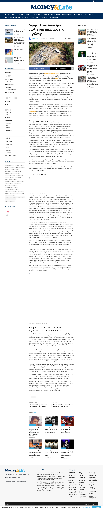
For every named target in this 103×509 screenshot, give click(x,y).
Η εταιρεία (82, 504)
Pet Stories (8, 133)
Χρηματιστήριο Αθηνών (10, 199)
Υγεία (7, 114)
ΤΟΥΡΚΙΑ (12, 193)
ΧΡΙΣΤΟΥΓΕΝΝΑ (21, 197)
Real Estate (8, 123)
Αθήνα (12, 167)
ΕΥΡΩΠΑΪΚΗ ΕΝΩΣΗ (16, 171)
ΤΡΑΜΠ (17, 193)
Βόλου (57, 78)
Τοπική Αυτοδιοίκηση (11, 89)
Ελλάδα (14, 14)
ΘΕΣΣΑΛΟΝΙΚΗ (20, 175)
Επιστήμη (25, 17)
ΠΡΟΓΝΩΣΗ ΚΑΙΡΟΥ (18, 49)
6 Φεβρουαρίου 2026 (65, 458)
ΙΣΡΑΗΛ (6, 177)
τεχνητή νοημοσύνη (9, 201)
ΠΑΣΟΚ (15, 187)
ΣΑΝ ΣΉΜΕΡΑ (8, 191)
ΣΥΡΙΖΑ (6, 193)
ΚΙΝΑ (6, 179)
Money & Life (35, 38)
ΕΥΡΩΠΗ (7, 173)
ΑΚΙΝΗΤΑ (7, 167)
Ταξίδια (17, 17)
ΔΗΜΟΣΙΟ (7, 169)
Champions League (9, 165)
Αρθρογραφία (66, 14)
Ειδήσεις (7, 14)
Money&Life (7, 504)
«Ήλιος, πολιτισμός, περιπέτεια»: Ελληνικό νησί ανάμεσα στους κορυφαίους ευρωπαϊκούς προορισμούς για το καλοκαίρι (92, 43)
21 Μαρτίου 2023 (44, 38)
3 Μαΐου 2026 (47, 434)
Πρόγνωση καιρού (9, 189)
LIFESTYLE (46, 14)
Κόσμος (21, 14)
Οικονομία (36, 14)
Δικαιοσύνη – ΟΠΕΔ (11, 98)
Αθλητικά (34, 17)
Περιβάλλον (43, 17)
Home (30, 21)
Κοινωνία (8, 107)
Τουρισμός (8, 152)
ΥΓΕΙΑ (13, 195)
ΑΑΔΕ (22, 165)
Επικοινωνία (54, 17)
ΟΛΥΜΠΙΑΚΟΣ (17, 183)
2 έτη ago (17, 34)
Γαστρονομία (9, 17)
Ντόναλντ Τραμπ (9, 183)
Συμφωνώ (96, 507)
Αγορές (7, 125)
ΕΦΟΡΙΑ (12, 173)
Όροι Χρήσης (89, 504)
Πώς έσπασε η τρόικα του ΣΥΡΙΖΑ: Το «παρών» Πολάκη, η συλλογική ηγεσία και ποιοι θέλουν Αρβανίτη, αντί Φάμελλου (50, 489)
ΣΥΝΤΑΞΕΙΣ (20, 191)
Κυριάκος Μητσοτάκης (10, 181)
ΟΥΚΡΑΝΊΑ (7, 185)
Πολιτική (29, 14)
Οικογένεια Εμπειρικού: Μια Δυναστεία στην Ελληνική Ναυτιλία (19, 31)
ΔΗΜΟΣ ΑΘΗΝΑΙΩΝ (20, 167)
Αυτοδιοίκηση (55, 14)
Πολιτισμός (89, 14)
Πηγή (30, 394)
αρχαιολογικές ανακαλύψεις (51, 73)
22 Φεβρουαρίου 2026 (65, 434)
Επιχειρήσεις (8, 175)
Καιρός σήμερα (12, 179)
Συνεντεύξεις (77, 14)
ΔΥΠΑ (12, 169)
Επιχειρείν (8, 127)
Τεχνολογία (8, 112)
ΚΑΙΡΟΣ (12, 177)
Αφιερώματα (8, 81)
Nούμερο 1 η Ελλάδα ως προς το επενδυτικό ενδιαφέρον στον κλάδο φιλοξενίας (50, 473)
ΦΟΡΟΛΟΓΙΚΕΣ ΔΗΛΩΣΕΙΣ (10, 197)
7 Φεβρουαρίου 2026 (33, 457)
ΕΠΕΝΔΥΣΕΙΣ (8, 171)
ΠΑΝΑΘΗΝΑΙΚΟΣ (8, 187)
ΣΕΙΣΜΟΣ (15, 191)
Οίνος (7, 95)
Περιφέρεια (8, 87)
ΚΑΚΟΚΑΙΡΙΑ (18, 177)
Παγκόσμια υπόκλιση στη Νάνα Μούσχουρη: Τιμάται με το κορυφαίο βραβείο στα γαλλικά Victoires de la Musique (67, 454)
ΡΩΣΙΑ (16, 189)
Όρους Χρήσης (86, 507)
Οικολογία (8, 135)
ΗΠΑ (14, 175)
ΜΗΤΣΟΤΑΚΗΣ (20, 181)
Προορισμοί (8, 150)
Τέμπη (22, 193)
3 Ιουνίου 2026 (32, 437)
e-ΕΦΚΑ (17, 165)
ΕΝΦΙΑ (17, 169)
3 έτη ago (17, 46)
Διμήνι (33, 397)
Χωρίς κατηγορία (10, 155)
